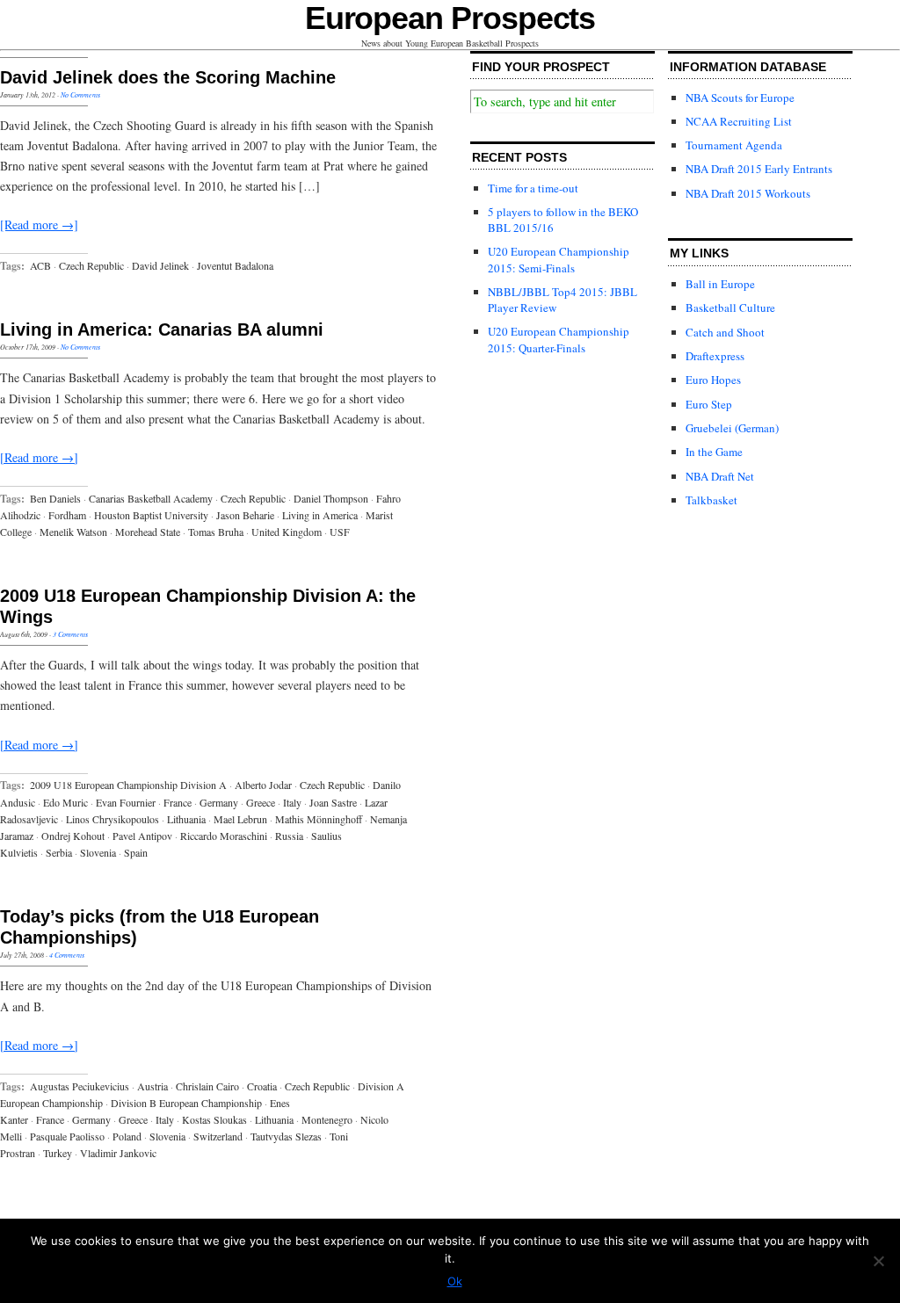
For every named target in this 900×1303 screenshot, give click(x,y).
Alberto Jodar (263, 785)
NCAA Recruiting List (739, 121)
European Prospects (450, 18)
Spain (136, 852)
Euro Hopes (713, 379)
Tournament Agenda (734, 145)
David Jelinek (160, 265)
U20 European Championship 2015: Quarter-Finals (558, 339)
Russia (289, 836)
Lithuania (186, 819)
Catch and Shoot (725, 332)
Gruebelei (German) (732, 428)
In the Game (714, 452)
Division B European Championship (186, 1103)
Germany (219, 802)
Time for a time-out (533, 188)
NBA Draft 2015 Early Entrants (759, 169)
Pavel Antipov (142, 836)
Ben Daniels (55, 498)
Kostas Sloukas (214, 1119)
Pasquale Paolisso (67, 1136)
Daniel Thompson (331, 498)
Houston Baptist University (151, 515)
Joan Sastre (333, 802)
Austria (152, 1086)
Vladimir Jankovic (118, 1153)
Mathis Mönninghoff (318, 819)
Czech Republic (91, 265)
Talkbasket (711, 500)
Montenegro (326, 1119)
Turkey (57, 1153)
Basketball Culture (730, 307)
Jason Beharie (245, 515)
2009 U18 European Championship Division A (128, 785)
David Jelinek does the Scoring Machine (168, 77)
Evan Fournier (126, 802)
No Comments (80, 94)
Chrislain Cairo (207, 1086)
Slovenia (98, 852)
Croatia (262, 1086)
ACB (40, 265)
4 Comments (66, 954)
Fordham (67, 515)
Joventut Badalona (235, 265)
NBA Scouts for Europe (740, 97)
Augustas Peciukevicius (79, 1086)
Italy (292, 802)
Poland (127, 1136)
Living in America (320, 515)
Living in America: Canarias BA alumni (161, 329)
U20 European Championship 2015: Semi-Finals (558, 259)
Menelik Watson (73, 532)
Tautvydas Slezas (286, 1136)
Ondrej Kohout (73, 836)
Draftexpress (715, 356)
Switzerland (218, 1136)
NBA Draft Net (720, 476)
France (177, 802)
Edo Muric (65, 802)
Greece (260, 802)
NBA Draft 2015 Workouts (748, 193)
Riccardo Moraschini (223, 836)
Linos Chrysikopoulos (112, 819)
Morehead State (147, 532)
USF (340, 532)
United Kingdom (286, 532)
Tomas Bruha (215, 532)
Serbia (59, 852)
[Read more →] (39, 224)
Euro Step (709, 404)
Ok (454, 1281)
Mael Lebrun (240, 819)
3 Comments (70, 634)
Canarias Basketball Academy (151, 498)
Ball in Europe (720, 284)
